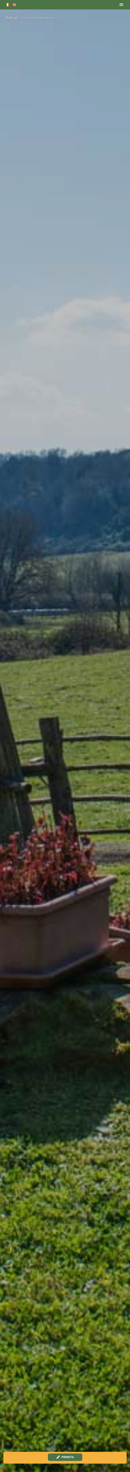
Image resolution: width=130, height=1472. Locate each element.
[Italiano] (7, 4)
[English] (14, 4)
